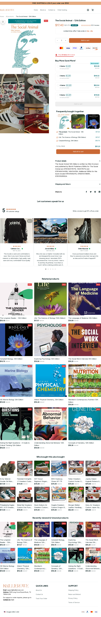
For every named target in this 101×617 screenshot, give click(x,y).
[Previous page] (3, 103)
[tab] (19, 130)
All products (10, 16)
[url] (6, 600)
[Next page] (45, 103)
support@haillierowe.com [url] (15, 590)
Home (2, 16)
